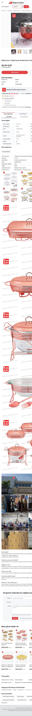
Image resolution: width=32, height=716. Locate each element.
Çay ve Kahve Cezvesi (6, 682)
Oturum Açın (28, 107)
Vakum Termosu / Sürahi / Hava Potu (10, 679)
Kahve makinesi (18, 679)
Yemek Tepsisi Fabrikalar (8, 696)
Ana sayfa (3, 10)
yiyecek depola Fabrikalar (8, 700)
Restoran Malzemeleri (26, 10)
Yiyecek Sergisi (20, 696)
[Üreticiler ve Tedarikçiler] (16, 2)
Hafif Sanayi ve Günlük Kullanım (13, 10)
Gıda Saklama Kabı (21, 700)
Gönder (15, 618)
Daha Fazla (4, 702)
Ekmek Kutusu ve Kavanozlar (21, 682)
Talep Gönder (14, 72)
